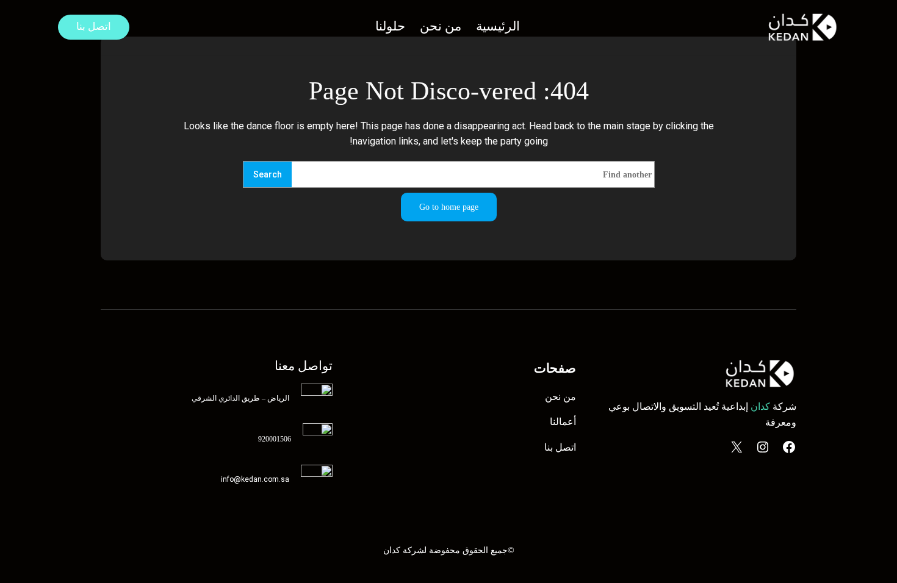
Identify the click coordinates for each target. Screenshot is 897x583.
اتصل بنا (93, 26)
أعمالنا (563, 422)
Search (267, 175)
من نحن (560, 397)
